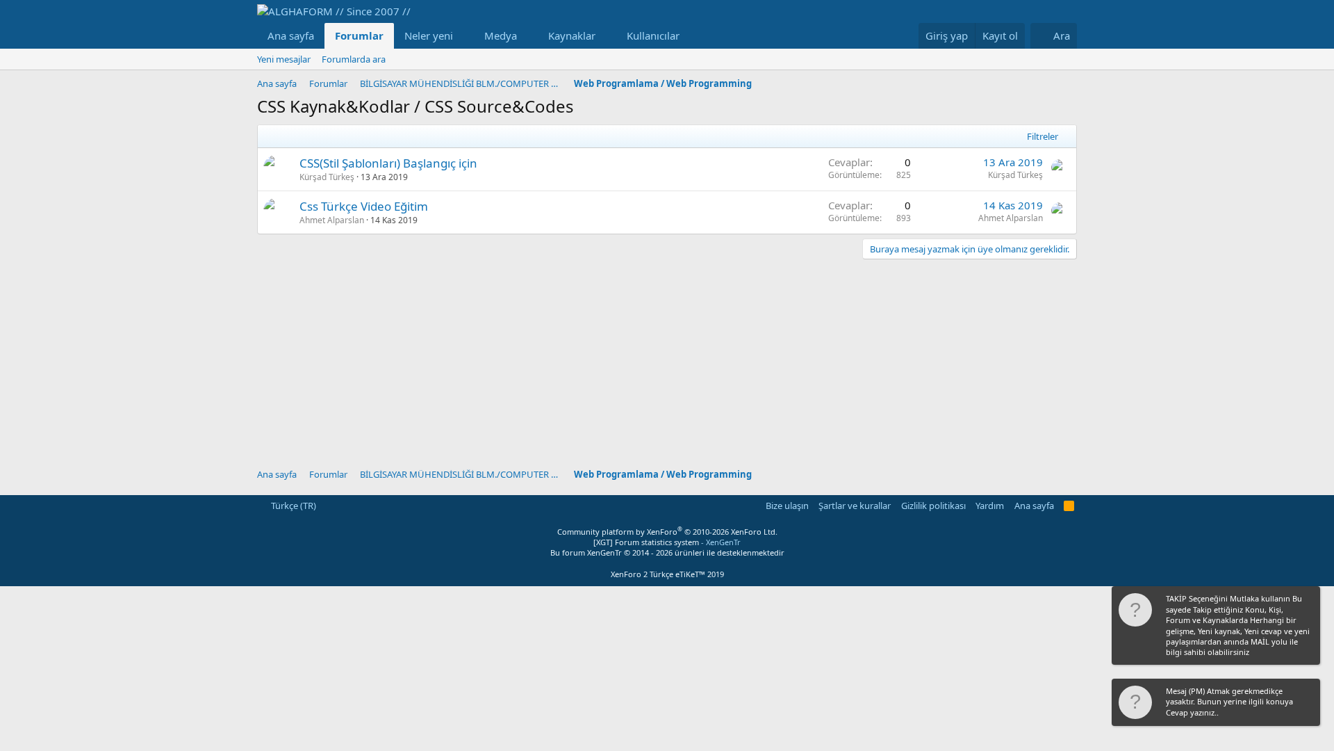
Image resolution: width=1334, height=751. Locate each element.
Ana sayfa (290, 35)
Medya (500, 35)
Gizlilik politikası (933, 505)
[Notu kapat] (1308, 599)
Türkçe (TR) (292, 505)
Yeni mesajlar (284, 59)
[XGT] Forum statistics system (667, 542)
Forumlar (359, 35)
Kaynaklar (571, 35)
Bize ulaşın (787, 505)
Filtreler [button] (1042, 136)
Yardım (989, 505)
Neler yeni (428, 35)
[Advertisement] (667, 356)
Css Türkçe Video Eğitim (363, 206)
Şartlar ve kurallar (854, 505)
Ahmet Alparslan (331, 220)
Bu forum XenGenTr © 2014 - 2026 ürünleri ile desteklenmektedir (667, 552)
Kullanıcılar (653, 35)
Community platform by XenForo (667, 531)
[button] (464, 36)
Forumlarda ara (354, 59)
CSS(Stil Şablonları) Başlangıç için (388, 163)
